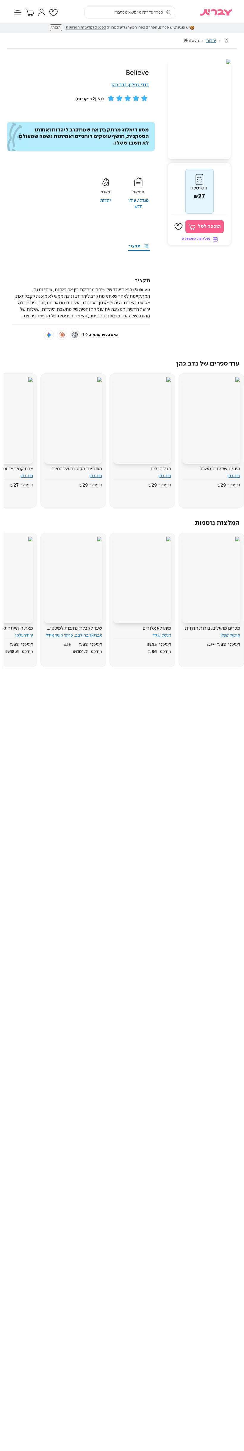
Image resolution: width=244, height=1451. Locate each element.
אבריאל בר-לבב (88, 635)
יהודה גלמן (24, 635)
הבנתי (56, 28)
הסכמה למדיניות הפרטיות (86, 28)
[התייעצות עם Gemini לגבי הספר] (49, 335)
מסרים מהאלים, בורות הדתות (212, 628)
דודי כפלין (139, 85)
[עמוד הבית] (226, 40)
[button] (18, 12)
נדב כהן (118, 85)
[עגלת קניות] (30, 12)
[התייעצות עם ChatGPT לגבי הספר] (75, 335)
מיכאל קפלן (230, 635)
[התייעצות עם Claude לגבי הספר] (62, 335)
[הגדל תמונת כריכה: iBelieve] (199, 109)
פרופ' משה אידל (59, 635)
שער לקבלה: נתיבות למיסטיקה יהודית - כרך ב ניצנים (73, 629)
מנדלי (143, 200)
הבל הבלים (161, 469)
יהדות (211, 40)
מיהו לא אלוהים (157, 628)
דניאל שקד (161, 635)
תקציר (134, 246)
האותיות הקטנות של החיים (76, 469)
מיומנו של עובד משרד (220, 469)
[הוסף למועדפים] (178, 226)
